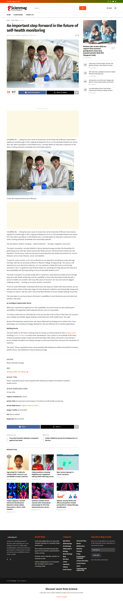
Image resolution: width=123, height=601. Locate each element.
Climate (65, 567)
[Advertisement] (43, 102)
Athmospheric (67, 549)
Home (8, 20)
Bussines (66, 559)
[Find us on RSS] (115, 1)
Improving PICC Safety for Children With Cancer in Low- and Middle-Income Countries (17, 474)
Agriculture (66, 541)
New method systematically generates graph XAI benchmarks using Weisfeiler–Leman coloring (47, 551)
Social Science (81, 563)
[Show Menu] (115, 8)
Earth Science (67, 569)
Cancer (22, 20)
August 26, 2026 (11, 479)
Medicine (79, 549)
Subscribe (96, 555)
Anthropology (67, 543)
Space (78, 566)
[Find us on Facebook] (7, 559)
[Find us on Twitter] (110, 1)
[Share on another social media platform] (77, 92)
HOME (9, 15)
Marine (78, 543)
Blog (64, 556)
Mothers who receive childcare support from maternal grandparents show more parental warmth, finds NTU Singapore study (94, 50)
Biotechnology (67, 554)
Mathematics (80, 546)
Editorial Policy (81, 541)
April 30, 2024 (10, 35)
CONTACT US (30, 15)
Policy (78, 554)
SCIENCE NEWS (18, 15)
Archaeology (67, 546)
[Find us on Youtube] (113, 1)
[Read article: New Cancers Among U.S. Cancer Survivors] (68, 462)
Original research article (29, 405)
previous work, (71, 333)
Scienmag (13, 581)
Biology (65, 551)
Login (110, 8)
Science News (15, 20)
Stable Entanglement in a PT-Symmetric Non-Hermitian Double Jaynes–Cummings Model (47, 564)
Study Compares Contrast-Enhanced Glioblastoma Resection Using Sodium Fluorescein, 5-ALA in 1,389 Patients (16, 505)
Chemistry (66, 564)
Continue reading (61, 597)
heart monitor (20, 335)
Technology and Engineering (81, 569)
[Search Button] (82, 8)
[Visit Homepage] (17, 8)
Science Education (82, 561)
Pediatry (79, 551)
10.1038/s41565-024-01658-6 (17, 372)
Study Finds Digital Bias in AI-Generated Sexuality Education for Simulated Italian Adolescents (47, 543)
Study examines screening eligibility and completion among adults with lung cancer (43, 474)
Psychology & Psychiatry (80, 557)
